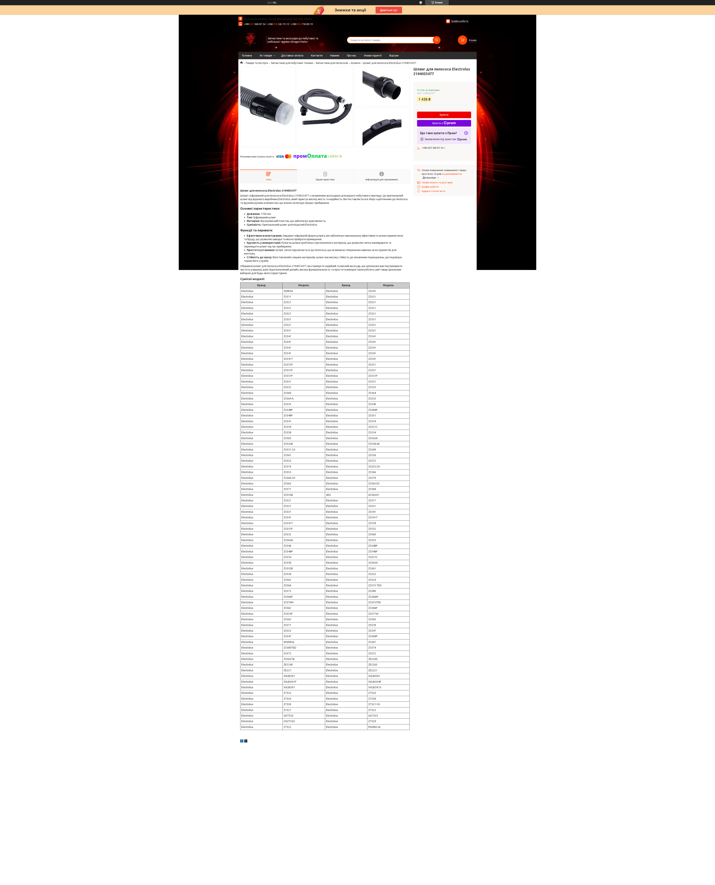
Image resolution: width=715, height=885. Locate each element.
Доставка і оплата (292, 55)
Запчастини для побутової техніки (292, 62)
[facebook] (241, 741)
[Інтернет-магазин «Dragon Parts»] (250, 39)
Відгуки (394, 55)
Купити (444, 114)
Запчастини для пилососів (332, 62)
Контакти (316, 55)
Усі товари (266, 55)
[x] (245, 741)
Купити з (437, 123)
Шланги (355, 62)
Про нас (351, 55)
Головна (247, 55)
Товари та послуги (256, 62)
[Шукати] (437, 40)
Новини (334, 55)
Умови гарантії (373, 55)
